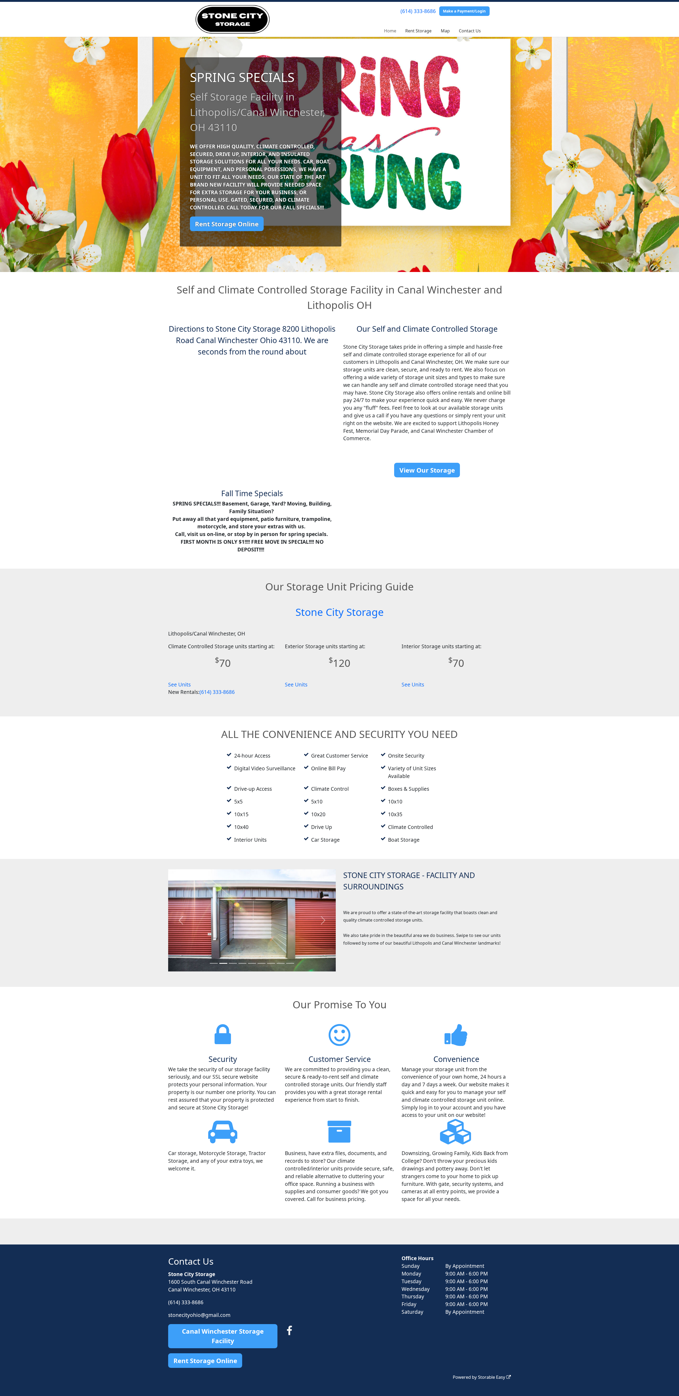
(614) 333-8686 (418, 11)
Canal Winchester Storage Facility (223, 1336)
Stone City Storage (339, 612)
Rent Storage (418, 31)
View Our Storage (427, 470)
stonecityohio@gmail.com (199, 1315)
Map (445, 31)
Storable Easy (492, 1377)
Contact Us (470, 31)
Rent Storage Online (227, 223)
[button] (180, 925)
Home (390, 31)
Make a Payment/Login (464, 11)
